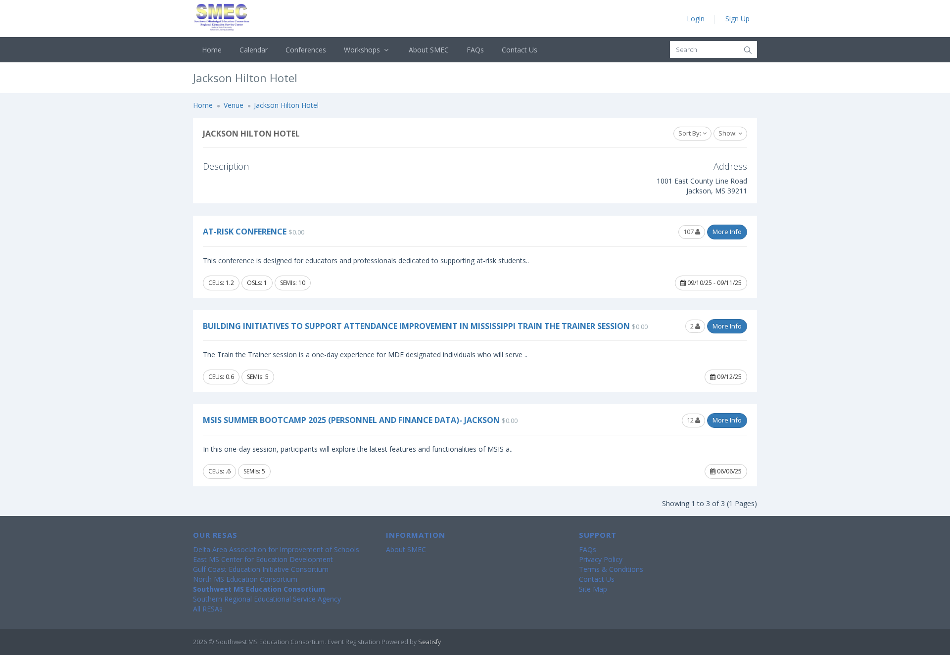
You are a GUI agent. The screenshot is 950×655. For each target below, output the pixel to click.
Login (696, 18)
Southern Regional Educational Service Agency (267, 599)
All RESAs (208, 608)
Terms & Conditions (611, 569)
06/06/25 (728, 471)
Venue (233, 105)
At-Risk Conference (244, 231)
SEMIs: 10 (292, 283)
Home (212, 49)
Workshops (363, 49)
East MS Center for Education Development (263, 559)
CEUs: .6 (219, 471)
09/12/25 (728, 377)
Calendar (253, 49)
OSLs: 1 (257, 283)
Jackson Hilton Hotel (286, 105)
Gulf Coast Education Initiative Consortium (261, 569)
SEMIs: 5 (258, 377)
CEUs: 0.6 (221, 377)
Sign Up (737, 18)
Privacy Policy (600, 559)
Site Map (593, 589)
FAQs (475, 49)
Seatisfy (429, 641)
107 (689, 231)
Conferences (305, 49)
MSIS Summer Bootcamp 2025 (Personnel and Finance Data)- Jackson (351, 420)
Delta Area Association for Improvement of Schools (276, 549)
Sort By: (690, 133)
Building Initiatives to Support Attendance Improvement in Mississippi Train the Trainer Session (416, 326)
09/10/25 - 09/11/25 (714, 283)
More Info (727, 231)
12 (691, 420)
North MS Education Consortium (245, 579)
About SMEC (429, 49)
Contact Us (519, 49)
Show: (728, 133)
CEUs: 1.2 (221, 283)
